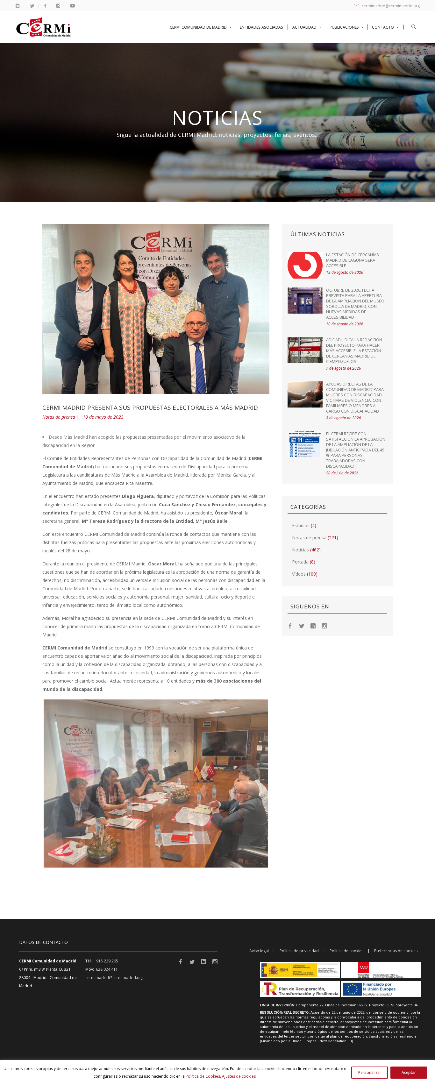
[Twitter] (301, 625)
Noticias (300, 550)
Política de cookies (346, 951)
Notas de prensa (58, 417)
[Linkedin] (313, 625)
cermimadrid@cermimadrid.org (390, 6)
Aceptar (409, 1072)
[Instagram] (324, 625)
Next (277, 783)
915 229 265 (107, 961)
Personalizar (369, 1072)
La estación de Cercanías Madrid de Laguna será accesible (352, 260)
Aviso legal (259, 951)
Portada (300, 562)
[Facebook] (290, 625)
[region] (217, 1072)
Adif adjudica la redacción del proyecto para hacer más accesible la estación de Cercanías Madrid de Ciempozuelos (354, 350)
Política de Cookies (203, 1076)
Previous (34, 783)
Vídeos (299, 574)
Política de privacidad (299, 951)
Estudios (301, 525)
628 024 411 (107, 969)
